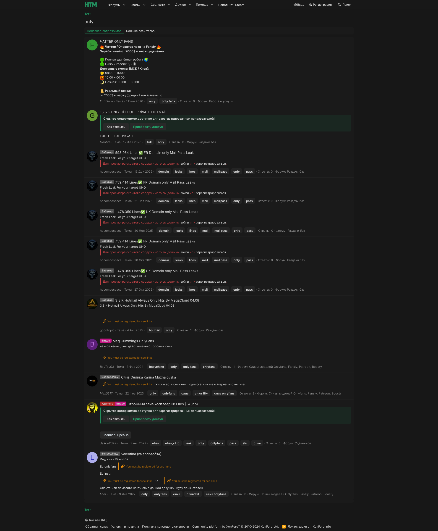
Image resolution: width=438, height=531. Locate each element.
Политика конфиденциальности (165, 526)
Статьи (135, 5)
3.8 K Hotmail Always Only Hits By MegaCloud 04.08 (157, 300)
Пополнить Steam (231, 5)
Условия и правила (125, 526)
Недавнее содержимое (104, 31)
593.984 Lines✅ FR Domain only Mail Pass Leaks (155, 152)
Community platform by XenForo (235, 526)
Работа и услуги (221, 101)
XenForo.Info (322, 526)
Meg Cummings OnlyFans (133, 341)
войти (184, 163)
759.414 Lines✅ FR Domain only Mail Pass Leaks (155, 182)
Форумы (114, 5)
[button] (124, 4)
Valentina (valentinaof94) (141, 454)
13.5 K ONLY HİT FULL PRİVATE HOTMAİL (133, 112)
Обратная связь (96, 526)
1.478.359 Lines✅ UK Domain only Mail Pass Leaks (156, 212)
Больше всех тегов (140, 31)
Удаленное (303, 443)
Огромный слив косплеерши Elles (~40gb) (163, 404)
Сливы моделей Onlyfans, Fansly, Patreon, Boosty (285, 366)
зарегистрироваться (211, 163)
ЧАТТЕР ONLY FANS (116, 41)
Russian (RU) (97, 520)
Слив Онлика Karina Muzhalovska (148, 377)
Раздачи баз (207, 142)
